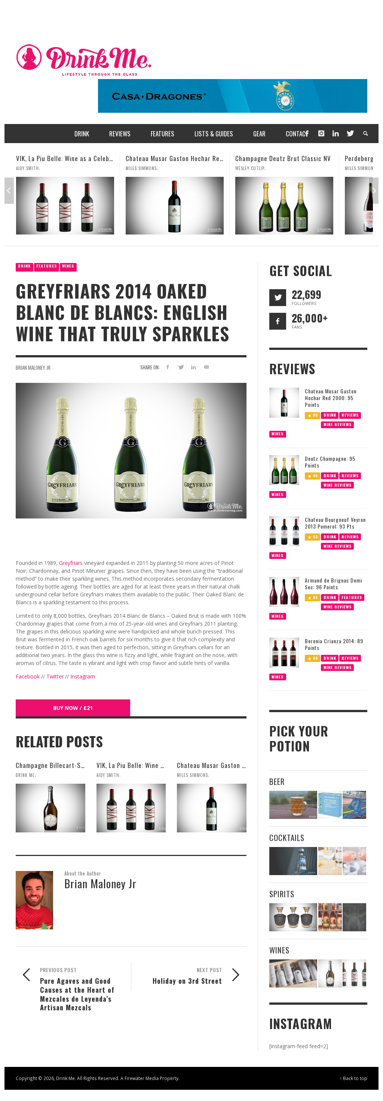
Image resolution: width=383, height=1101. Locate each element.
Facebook (28, 676)
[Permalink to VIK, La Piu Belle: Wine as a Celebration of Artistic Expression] (131, 808)
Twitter (55, 676)
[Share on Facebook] (168, 367)
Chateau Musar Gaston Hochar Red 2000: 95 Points (88, 158)
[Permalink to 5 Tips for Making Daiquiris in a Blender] (354, 861)
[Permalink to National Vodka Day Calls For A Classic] (330, 861)
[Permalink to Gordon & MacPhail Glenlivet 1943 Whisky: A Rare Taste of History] (293, 917)
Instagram (82, 676)
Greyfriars (71, 562)
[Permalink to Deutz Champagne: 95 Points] (284, 469)
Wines (68, 266)
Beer (277, 781)
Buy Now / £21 (73, 707)
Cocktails (286, 837)
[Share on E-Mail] (207, 367)
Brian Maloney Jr (33, 367)
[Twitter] (350, 133)
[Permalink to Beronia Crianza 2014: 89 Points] (284, 652)
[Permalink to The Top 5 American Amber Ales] (293, 805)
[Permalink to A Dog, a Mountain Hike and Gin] (354, 917)
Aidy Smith (107, 775)
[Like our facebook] (277, 321)
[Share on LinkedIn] (194, 367)
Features (46, 266)
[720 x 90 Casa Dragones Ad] (232, 95)
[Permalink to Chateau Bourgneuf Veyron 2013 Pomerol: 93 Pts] (284, 530)
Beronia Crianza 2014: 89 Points (334, 644)
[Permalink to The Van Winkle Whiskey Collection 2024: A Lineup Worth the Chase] (330, 917)
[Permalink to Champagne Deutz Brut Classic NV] (175, 206)
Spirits (281, 893)
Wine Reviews (337, 424)
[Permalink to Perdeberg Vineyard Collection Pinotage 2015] (284, 206)
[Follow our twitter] (277, 297)
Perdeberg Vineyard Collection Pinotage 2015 (299, 158)
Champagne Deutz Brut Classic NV (173, 158)
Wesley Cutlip (140, 168)
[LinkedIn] (335, 133)
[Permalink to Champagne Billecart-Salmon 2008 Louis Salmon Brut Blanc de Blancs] (50, 808)
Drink (24, 266)
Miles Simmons (31, 168)
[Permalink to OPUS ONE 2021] (293, 973)
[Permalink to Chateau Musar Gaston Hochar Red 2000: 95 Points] (65, 206)
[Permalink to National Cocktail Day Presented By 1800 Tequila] (293, 861)
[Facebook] (307, 133)
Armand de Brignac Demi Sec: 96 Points (333, 583)
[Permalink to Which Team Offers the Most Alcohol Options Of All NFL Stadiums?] (354, 805)
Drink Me (25, 775)
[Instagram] (321, 133)
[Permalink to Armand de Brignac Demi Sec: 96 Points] (284, 591)
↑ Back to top (353, 1078)
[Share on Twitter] (180, 367)
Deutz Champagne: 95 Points (330, 461)
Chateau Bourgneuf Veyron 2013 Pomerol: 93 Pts (335, 522)
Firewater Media (142, 1078)
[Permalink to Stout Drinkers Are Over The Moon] (330, 805)
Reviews (350, 414)
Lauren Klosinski (363, 168)
